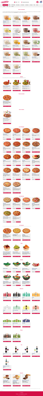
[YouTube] (22, 392)
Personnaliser (4, 165)
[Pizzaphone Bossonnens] (4, 2)
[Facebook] (20, 392)
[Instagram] (21, 392)
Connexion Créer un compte (37, 2)
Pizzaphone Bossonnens (25, 2)
